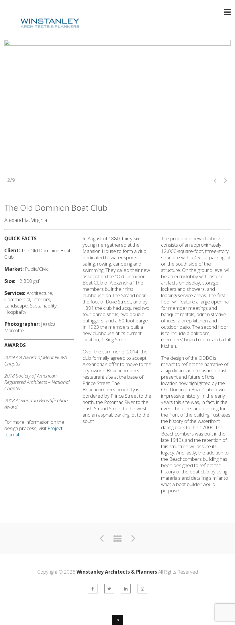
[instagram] (142, 588)
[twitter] (109, 588)
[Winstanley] (42, 32)
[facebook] (92, 588)
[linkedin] (126, 588)
